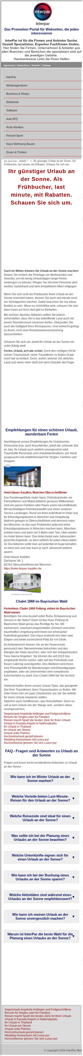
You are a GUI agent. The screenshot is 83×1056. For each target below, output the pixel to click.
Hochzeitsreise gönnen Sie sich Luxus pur (30, 742)
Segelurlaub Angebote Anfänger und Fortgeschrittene (37, 713)
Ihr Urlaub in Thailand (17, 726)
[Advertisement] (41, 239)
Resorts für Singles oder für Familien (27, 717)
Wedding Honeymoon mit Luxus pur (26, 739)
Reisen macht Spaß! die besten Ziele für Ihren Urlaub (37, 720)
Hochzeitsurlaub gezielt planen (23, 736)
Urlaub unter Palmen (17, 733)
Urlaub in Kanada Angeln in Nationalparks (30, 723)
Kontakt (36, 65)
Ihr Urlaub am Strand (17, 730)
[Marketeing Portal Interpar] (42, 12)
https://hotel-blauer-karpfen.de (23, 568)
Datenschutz (23, 65)
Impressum (9, 65)
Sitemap (46, 65)
